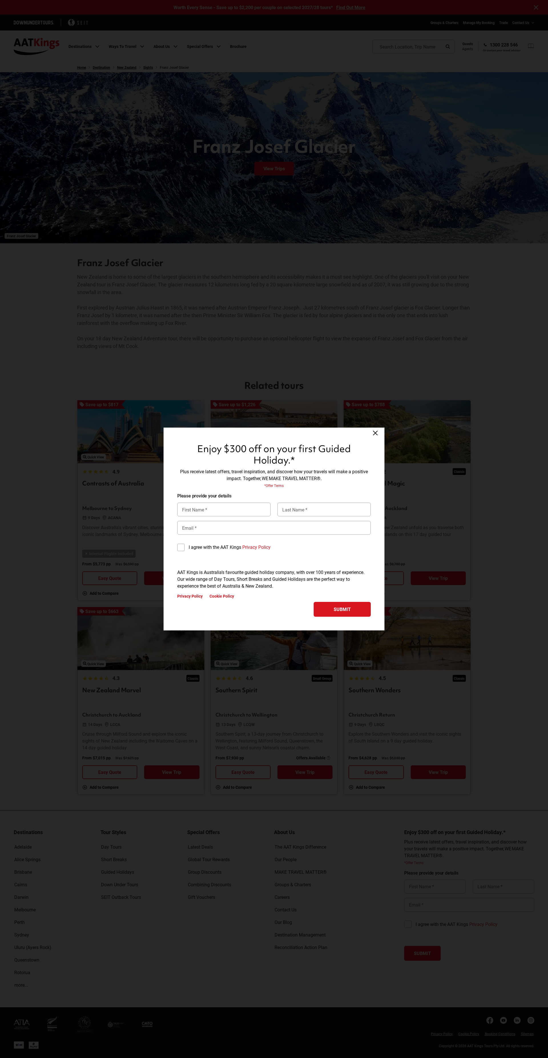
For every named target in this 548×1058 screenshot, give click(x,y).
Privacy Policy (256, 547)
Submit (342, 609)
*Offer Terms (274, 485)
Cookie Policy (221, 596)
